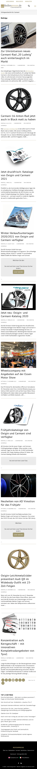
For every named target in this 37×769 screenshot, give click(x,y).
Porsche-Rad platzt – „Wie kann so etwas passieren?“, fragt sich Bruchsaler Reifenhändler (18, 698)
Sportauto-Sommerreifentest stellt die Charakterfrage (18, 705)
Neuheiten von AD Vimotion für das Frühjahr (18, 502)
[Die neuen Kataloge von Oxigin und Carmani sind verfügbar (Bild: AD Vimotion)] (18, 156)
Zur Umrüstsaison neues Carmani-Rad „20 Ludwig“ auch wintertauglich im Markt (16, 56)
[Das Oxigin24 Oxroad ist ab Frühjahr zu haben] (18, 486)
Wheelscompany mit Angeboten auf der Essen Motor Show (16, 374)
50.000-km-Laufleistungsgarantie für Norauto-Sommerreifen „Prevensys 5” (16, 725)
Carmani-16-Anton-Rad (11, 129)
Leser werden (10, 1)
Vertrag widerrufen (22, 754)
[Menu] (35, 6)
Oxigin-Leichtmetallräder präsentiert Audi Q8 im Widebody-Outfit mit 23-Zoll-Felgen (16, 581)
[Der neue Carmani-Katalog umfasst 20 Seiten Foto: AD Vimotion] (18, 297)
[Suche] (29, 6)
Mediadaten (11, 750)
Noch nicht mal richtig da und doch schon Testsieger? (18, 716)
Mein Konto (19, 1)
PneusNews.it (25, 757)
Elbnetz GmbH (31, 766)
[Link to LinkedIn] (21, 763)
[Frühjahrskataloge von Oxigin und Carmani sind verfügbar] (18, 414)
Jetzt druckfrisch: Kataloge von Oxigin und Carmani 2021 (17, 175)
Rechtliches (24, 750)
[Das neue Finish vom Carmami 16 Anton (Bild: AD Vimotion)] (18, 100)
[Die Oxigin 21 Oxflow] (18, 560)
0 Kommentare (21, 65)
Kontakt (18, 750)
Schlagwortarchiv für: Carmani (10, 12)
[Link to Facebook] (18, 763)
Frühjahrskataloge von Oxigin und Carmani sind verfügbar (16, 433)
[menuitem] (10, 1)
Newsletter (28, 1)
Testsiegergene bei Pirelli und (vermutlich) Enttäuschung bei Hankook (14, 730)
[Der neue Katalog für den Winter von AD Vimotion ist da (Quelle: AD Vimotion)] (18, 217)
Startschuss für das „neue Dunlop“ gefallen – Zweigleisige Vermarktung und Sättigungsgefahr (16, 709)
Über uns (5, 750)
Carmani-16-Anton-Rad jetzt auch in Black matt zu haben (18, 117)
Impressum (13, 754)
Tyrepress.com (14, 757)
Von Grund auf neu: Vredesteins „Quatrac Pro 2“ (16, 702)
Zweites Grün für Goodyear (9, 713)
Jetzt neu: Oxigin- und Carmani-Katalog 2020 (14, 314)
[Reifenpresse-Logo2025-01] (11, 6)
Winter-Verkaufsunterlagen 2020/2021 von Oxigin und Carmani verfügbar (17, 236)
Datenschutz (30, 750)
